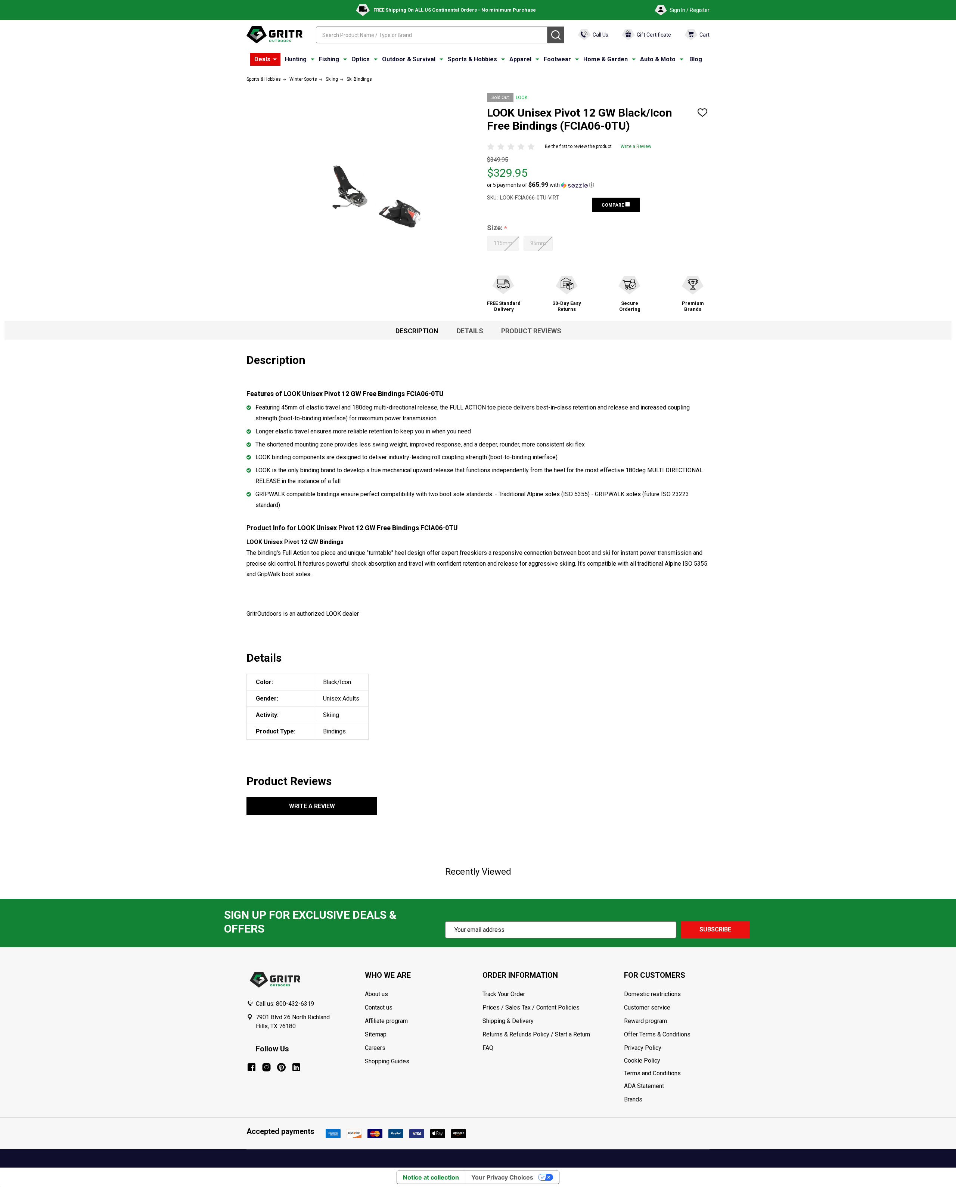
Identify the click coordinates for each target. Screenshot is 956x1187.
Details (470, 331)
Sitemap (376, 1034)
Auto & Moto (658, 59)
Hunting (296, 59)
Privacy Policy (666, 1048)
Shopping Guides (387, 1061)
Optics (360, 59)
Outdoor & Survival (408, 59)
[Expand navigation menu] (312, 59)
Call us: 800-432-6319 (285, 1003)
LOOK (521, 97)
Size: (497, 228)
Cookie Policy (666, 1060)
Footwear (557, 59)
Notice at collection (431, 1177)
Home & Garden (605, 59)
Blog (695, 59)
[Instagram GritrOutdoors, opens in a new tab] (266, 1067)
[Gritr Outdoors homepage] (274, 34)
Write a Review (636, 146)
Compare (613, 205)
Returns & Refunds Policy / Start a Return (536, 1034)
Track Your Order (503, 994)
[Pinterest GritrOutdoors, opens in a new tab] (281, 1067)
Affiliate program (386, 1020)
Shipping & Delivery (508, 1020)
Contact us (378, 1007)
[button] (540, 185)
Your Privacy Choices (502, 1177)
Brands (633, 1099)
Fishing (329, 59)
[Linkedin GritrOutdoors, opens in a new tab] (296, 1067)
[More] (275, 59)
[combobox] (431, 35)
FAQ (487, 1047)
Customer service (647, 1007)
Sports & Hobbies (472, 59)
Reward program (645, 1020)
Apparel (520, 59)
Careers (375, 1047)
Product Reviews (531, 331)
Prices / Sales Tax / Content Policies (531, 1007)
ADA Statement (644, 1085)
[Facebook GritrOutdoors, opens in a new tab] (251, 1067)
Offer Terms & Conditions (657, 1034)
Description (416, 331)
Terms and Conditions (666, 1073)
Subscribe (715, 929)
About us (376, 994)
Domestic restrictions (652, 994)
